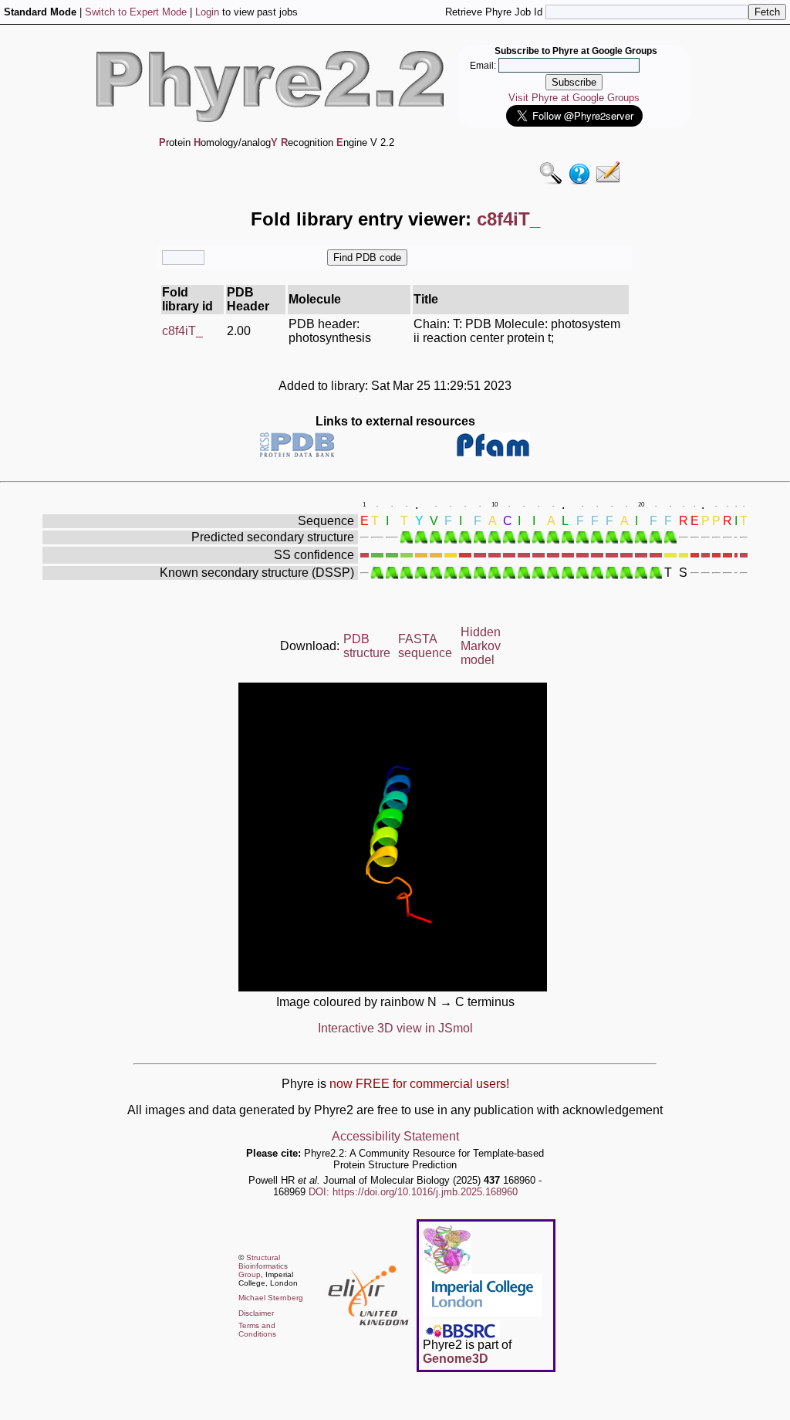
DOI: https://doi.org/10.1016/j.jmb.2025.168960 (413, 1192)
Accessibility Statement (395, 1136)
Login (207, 12)
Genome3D (455, 1358)
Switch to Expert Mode (136, 12)
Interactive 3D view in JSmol (395, 1028)
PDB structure (366, 645)
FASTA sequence (425, 645)
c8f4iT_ (182, 330)
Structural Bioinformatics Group (263, 1266)
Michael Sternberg (270, 1297)
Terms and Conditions (257, 1329)
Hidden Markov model (481, 645)
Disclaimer (256, 1313)
